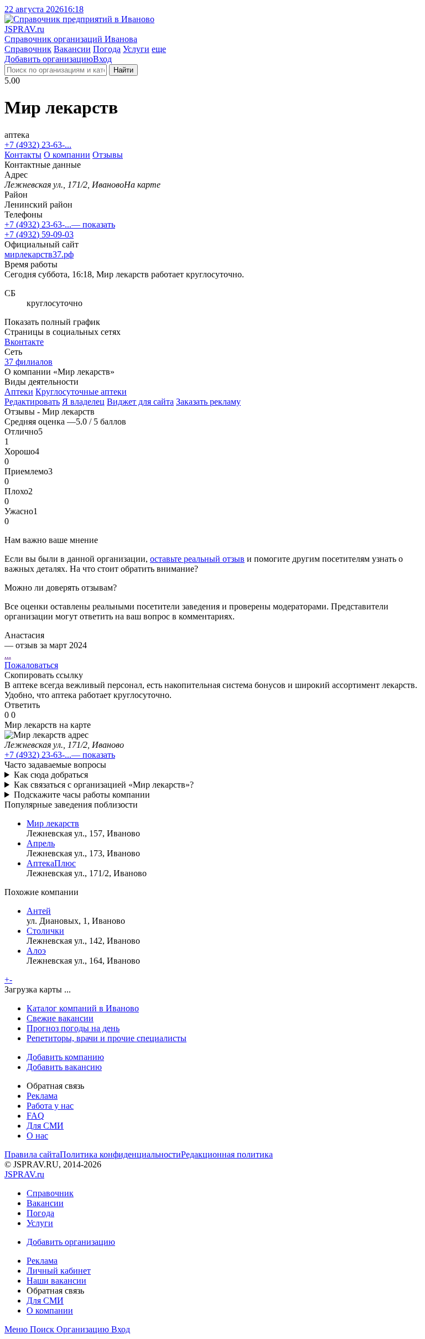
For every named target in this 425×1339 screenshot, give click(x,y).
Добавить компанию (65, 1057)
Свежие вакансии (60, 1018)
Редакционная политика (227, 1154)
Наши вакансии (56, 1280)
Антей (39, 911)
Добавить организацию (48, 59)
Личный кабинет (59, 1270)
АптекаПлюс (51, 863)
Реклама (42, 1095)
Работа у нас (50, 1105)
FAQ (35, 1115)
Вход (102, 59)
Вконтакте (24, 342)
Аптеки (18, 391)
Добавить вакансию (64, 1067)
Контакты (23, 154)
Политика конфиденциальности (120, 1154)
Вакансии (72, 49)
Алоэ (36, 950)
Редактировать (32, 401)
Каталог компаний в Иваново (83, 1008)
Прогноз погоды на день (73, 1028)
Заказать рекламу (208, 401)
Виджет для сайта (140, 401)
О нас (37, 1135)
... (7, 655)
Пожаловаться (31, 665)
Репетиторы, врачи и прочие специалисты (106, 1038)
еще (159, 49)
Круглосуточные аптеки (81, 391)
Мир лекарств (53, 823)
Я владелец (83, 401)
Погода (107, 49)
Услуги (136, 49)
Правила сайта (32, 1154)
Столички (45, 930)
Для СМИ (45, 1125)
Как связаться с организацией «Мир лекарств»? (104, 784)
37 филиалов (28, 361)
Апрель (41, 843)
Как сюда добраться (51, 774)
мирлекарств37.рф (39, 254)
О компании (67, 154)
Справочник (27, 49)
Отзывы (107, 154)
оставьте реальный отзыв (197, 558)
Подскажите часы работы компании (82, 794)
